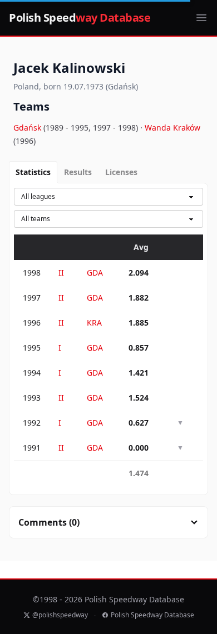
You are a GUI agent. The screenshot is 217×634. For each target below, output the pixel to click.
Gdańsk (28, 127)
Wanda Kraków (172, 127)
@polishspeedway (60, 615)
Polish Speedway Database (152, 615)
